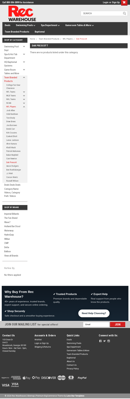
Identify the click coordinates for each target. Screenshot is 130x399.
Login (105, 2)
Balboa (7, 251)
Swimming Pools (24, 25)
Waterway (8, 230)
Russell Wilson (12, 181)
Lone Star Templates (75, 396)
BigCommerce (50, 396)
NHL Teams (11, 99)
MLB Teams (11, 95)
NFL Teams (10, 92)
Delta (6, 247)
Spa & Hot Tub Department (10, 56)
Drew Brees (11, 121)
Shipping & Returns (43, 347)
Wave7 (7, 222)
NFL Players (11, 106)
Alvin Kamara (11, 144)
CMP (6, 243)
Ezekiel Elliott (11, 136)
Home (32, 39)
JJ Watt (9, 173)
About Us (71, 361)
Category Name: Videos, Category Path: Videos (12, 192)
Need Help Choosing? (94, 313)
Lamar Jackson (12, 140)
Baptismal (40, 31)
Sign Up (116, 2)
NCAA (8, 103)
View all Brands (11, 255)
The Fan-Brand (10, 218)
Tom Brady (10, 118)
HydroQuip (9, 234)
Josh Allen (10, 110)
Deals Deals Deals (12, 184)
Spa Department (49, 25)
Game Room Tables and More (11, 71)
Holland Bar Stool (12, 226)
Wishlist (38, 340)
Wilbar (7, 239)
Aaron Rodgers (12, 166)
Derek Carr (10, 129)
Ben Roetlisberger (13, 170)
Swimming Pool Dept (11, 48)
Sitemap (30, 396)
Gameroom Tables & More (78, 25)
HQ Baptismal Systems (10, 64)
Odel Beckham (12, 114)
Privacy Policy (73, 369)
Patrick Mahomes (13, 151)
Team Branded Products (17, 31)
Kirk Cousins (11, 132)
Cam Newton (11, 158)
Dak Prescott (11, 162)
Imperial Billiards (11, 213)
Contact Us (72, 365)
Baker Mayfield (12, 155)
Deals (7, 25)
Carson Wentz (12, 177)
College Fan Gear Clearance (13, 86)
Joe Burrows (11, 125)
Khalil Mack (11, 147)
